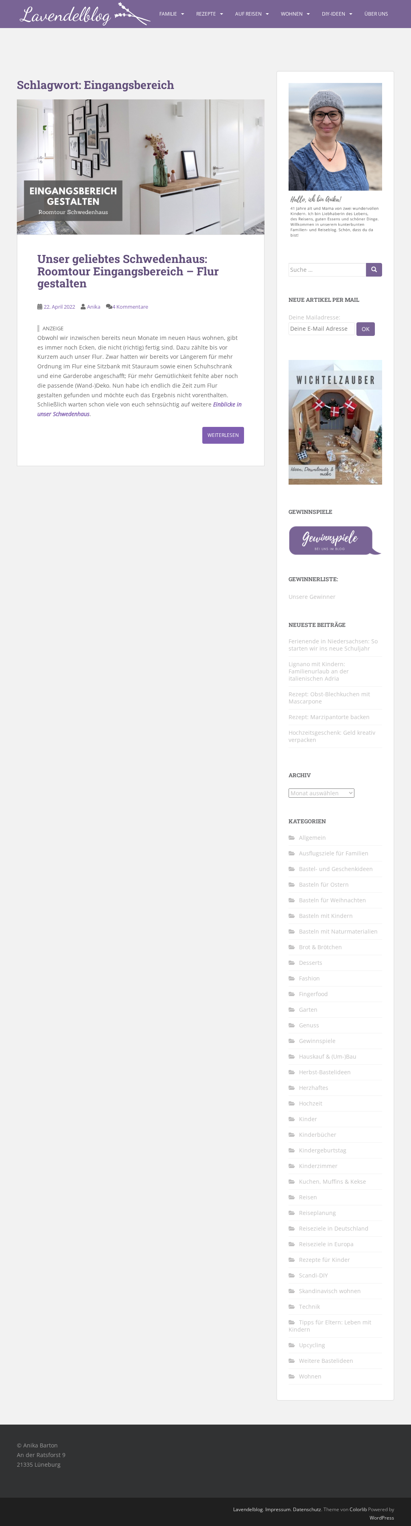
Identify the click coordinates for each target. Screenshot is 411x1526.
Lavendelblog (248, 1509)
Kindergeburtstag (322, 1150)
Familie (168, 13)
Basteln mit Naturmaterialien (338, 931)
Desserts (310, 962)
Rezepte (206, 13)
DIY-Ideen (333, 13)
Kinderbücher (317, 1134)
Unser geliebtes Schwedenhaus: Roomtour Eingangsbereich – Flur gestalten (128, 271)
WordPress (382, 1517)
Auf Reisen (248, 13)
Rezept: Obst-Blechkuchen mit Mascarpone (329, 697)
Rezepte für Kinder (324, 1259)
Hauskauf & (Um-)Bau (327, 1056)
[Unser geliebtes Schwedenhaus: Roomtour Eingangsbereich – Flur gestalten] (141, 166)
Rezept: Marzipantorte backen (329, 717)
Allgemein (312, 837)
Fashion (309, 978)
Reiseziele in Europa (326, 1244)
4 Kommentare (130, 306)
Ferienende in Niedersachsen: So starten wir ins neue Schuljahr (333, 644)
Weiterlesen (223, 435)
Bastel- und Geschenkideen (336, 869)
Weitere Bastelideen (326, 1360)
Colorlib (358, 1509)
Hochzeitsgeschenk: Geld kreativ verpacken (332, 736)
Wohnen (292, 13)
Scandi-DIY (313, 1275)
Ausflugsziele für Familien (333, 853)
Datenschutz (307, 1509)
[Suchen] (374, 270)
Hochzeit (310, 1103)
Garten (308, 1009)
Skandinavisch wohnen (330, 1291)
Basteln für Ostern (324, 884)
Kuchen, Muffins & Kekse (332, 1181)
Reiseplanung (317, 1213)
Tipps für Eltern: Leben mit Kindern (330, 1325)
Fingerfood (313, 994)
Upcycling (312, 1345)
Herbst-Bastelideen (325, 1072)
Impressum (278, 1509)
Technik (309, 1306)
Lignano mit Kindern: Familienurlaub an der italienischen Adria (319, 671)
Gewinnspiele (317, 1041)
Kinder (308, 1119)
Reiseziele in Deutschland (333, 1228)
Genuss (309, 1025)
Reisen (308, 1197)
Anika (93, 306)
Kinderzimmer (318, 1166)
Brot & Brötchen (320, 947)
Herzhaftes (313, 1087)
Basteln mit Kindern (326, 916)
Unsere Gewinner (312, 596)
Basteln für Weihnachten (332, 900)
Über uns (376, 13)
